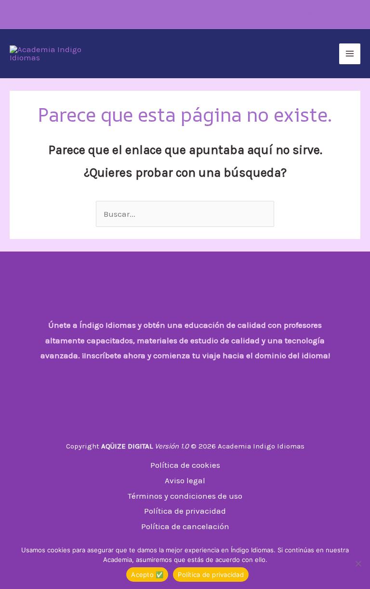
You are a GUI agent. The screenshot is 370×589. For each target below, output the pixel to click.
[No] (358, 563)
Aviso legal (185, 480)
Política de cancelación (185, 526)
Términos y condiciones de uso (185, 496)
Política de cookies (185, 465)
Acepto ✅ (147, 574)
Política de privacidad (185, 511)
